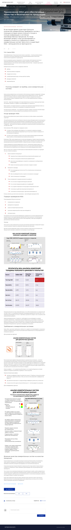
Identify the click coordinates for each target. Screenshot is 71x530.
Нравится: (10, 489)
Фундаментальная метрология (21, 3)
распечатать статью (10, 500)
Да (19, 493)
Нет (26, 493)
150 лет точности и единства (39, 3)
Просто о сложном (56, 3)
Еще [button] (61, 2)
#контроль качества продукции (10, 26)
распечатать (54, 29)
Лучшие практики (48, 3)
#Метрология (19, 26)
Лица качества (30, 3)
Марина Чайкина (10, 19)
